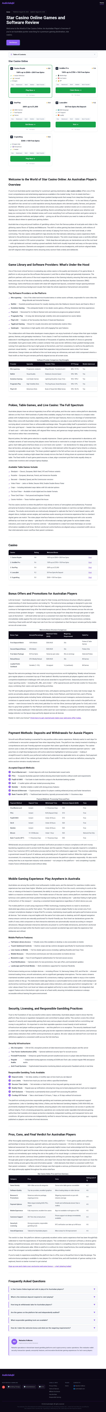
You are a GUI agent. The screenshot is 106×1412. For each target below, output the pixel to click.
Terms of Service (54, 1389)
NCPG (41, 1387)
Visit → (75, 124)
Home (102, 3)
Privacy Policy (53, 1386)
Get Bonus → (30, 124)
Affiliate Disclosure (54, 1391)
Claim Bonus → (75, 90)
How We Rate (53, 1394)
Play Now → (30, 90)
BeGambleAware (29, 1387)
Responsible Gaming (55, 1397)
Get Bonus (13, 42)
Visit (90, 557)
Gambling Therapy (14, 1387)
